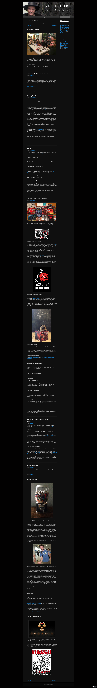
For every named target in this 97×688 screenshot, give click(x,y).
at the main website (43, 63)
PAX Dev (30, 153)
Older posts (29, 25)
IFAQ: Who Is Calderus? (64, 25)
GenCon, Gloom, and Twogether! (37, 199)
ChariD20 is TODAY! (33, 29)
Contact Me (51, 17)
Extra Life (37, 91)
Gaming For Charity (33, 96)
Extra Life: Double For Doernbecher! (38, 74)
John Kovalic (39, 603)
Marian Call (52, 435)
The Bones (54, 600)
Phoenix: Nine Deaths (36, 643)
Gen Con (42, 414)
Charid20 (44, 143)
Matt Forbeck (34, 603)
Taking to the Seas (32, 465)
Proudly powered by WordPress (48, 684)
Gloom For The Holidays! (64, 47)
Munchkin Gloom (51, 357)
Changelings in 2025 (63, 45)
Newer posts (54, 25)
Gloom (45, 357)
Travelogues (31, 91)
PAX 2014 (30, 148)
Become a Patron (38, 17)
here (37, 78)
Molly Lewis (47, 435)
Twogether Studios (45, 17)
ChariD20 (53, 56)
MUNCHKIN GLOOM (43, 255)
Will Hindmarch (42, 602)
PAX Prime (42, 153)
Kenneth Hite (29, 375)
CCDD (42, 143)
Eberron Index (33, 17)
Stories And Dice (32, 479)
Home (28, 17)
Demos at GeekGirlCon (34, 616)
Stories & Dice (37, 611)
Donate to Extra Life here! (31, 86)
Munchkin (47, 357)
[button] (94, 686)
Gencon (42, 357)
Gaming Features (32, 143)
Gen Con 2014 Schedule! (34, 363)
